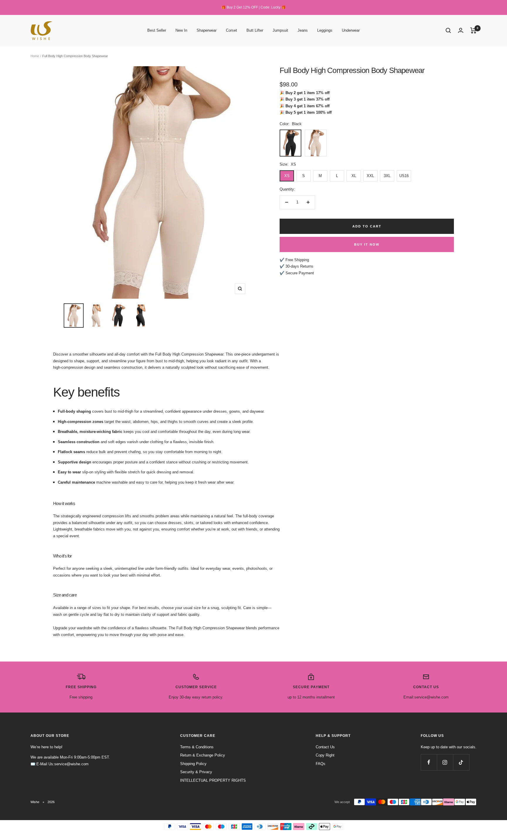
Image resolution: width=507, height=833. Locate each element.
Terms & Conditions (197, 747)
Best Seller (156, 30)
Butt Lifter (254, 30)
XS (287, 176)
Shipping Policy (193, 763)
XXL (370, 176)
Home (35, 56)
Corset (231, 30)
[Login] (460, 30)
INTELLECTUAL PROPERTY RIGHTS (213, 780)
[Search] (448, 30)
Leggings (324, 30)
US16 (404, 176)
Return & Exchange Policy (202, 755)
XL (353, 176)
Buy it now (366, 244)
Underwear (351, 30)
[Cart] (473, 30)
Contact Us (325, 747)
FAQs (320, 763)
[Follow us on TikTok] (461, 762)
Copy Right (325, 755)
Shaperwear (207, 30)
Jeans (303, 30)
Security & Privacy (196, 772)
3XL (387, 176)
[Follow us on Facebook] (429, 762)
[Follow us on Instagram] (445, 762)
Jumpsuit (280, 30)
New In (181, 30)
